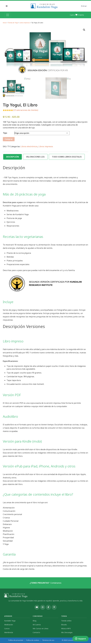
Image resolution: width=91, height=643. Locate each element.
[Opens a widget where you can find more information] (80, 639)
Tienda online (66, 621)
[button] (84, 30)
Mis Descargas (67, 632)
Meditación (8, 624)
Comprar (9, 139)
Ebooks (64, 624)
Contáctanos (55, 583)
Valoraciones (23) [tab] (35, 156)
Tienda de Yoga (13, 23)
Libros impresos (25, 23)
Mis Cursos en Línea (40, 628)
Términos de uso (48, 640)
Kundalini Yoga (9, 621)
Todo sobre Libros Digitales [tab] (67, 156)
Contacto (36, 632)
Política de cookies (32, 640)
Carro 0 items (77, 15)
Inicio (4, 23)
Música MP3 (66, 628)
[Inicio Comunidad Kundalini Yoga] (45, 595)
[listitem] (36, 607)
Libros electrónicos (29, 146)
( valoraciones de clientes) (25, 110)
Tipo (5, 133)
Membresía (8, 632)
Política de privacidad (15, 640)
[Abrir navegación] (7, 15)
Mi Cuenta (37, 624)
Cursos (7, 628)
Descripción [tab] (12, 156)
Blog (34, 621)
